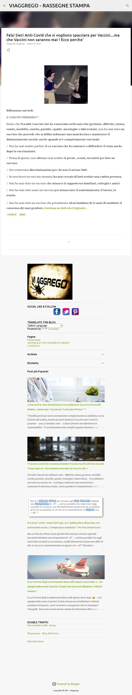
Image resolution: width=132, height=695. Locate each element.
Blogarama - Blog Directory (43, 633)
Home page (33, 339)
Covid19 (12, 215)
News (22, 215)
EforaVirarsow (35, 641)
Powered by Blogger (68, 683)
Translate (53, 328)
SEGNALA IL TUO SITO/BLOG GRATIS (48, 342)
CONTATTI (33, 345)
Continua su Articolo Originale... (65, 208)
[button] (8, 50)
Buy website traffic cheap (41, 625)
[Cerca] (127, 5)
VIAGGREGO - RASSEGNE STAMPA (49, 5)
